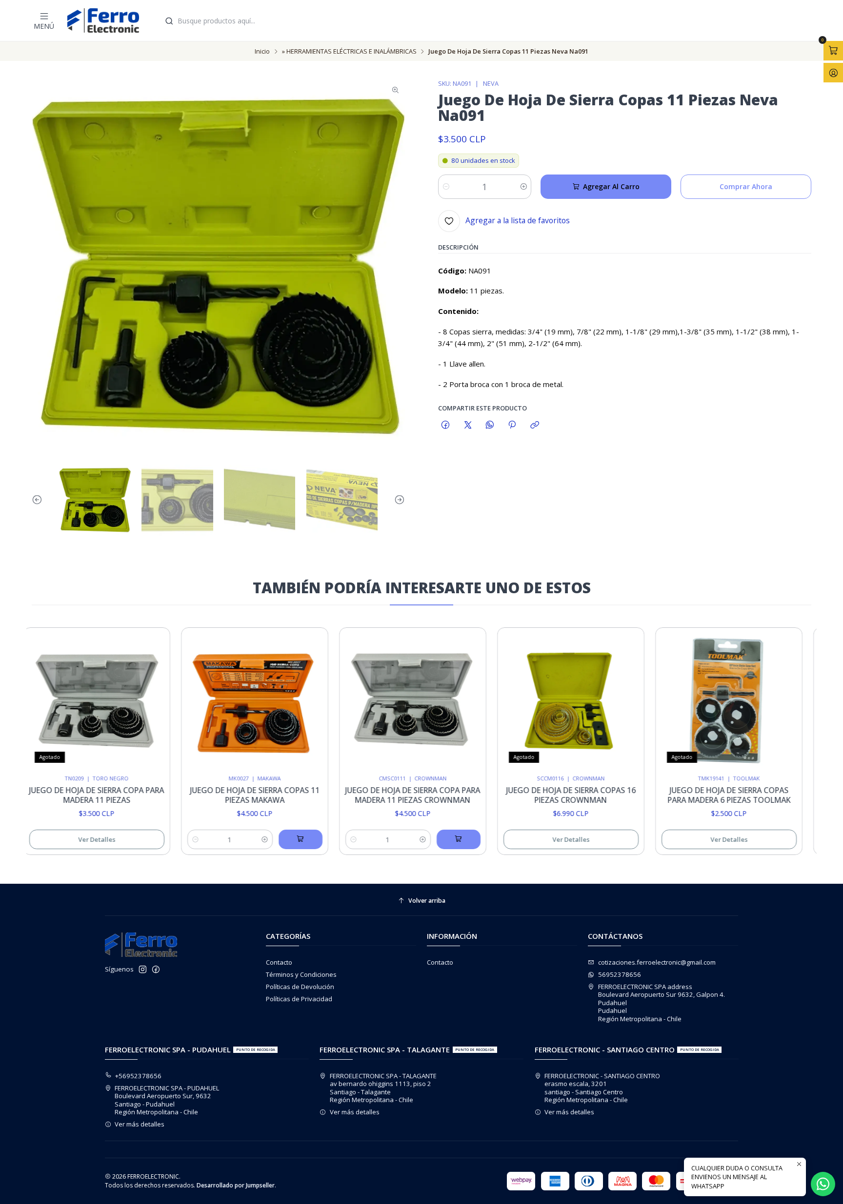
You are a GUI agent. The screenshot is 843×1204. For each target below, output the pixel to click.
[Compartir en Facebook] (445, 425)
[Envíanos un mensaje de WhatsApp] (823, 1184)
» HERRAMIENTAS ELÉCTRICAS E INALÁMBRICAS (349, 51)
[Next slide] (397, 500)
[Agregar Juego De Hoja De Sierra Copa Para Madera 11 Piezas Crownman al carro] (425, 839)
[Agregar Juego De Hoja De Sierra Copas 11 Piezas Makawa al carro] (267, 839)
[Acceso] (833, 72)
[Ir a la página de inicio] (103, 20)
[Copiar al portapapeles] (534, 425)
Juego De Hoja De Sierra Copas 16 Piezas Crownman (537, 795)
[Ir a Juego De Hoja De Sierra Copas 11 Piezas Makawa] (221, 701)
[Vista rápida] (120, 698)
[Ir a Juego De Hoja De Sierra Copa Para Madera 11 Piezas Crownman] (379, 701)
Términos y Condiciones (301, 974)
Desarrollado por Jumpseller (236, 1185)
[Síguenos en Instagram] (142, 969)
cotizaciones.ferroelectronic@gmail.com (657, 962)
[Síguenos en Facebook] (156, 969)
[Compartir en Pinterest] (512, 425)
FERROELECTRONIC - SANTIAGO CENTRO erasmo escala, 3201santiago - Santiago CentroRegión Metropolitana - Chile (602, 1087)
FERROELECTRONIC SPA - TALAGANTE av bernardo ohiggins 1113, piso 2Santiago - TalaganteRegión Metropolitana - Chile (383, 1087)
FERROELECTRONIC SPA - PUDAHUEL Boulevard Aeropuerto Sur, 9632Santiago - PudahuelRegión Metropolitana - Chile (167, 1100)
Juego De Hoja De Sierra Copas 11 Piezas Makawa (221, 795)
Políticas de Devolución (300, 986)
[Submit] (169, 21)
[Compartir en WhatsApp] (489, 425)
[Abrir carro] (833, 50)
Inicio (262, 51)
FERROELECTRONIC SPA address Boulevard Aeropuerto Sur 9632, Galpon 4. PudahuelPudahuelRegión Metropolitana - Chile (661, 1002)
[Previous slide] (39, 500)
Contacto (279, 962)
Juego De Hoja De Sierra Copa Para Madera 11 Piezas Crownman (379, 795)
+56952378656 (138, 1075)
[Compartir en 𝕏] (467, 425)
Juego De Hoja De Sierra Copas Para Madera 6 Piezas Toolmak (695, 795)
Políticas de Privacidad (299, 998)
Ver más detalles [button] (139, 1124)
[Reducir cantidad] (446, 186)
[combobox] (486, 20)
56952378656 (619, 974)
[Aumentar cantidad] (523, 186)
